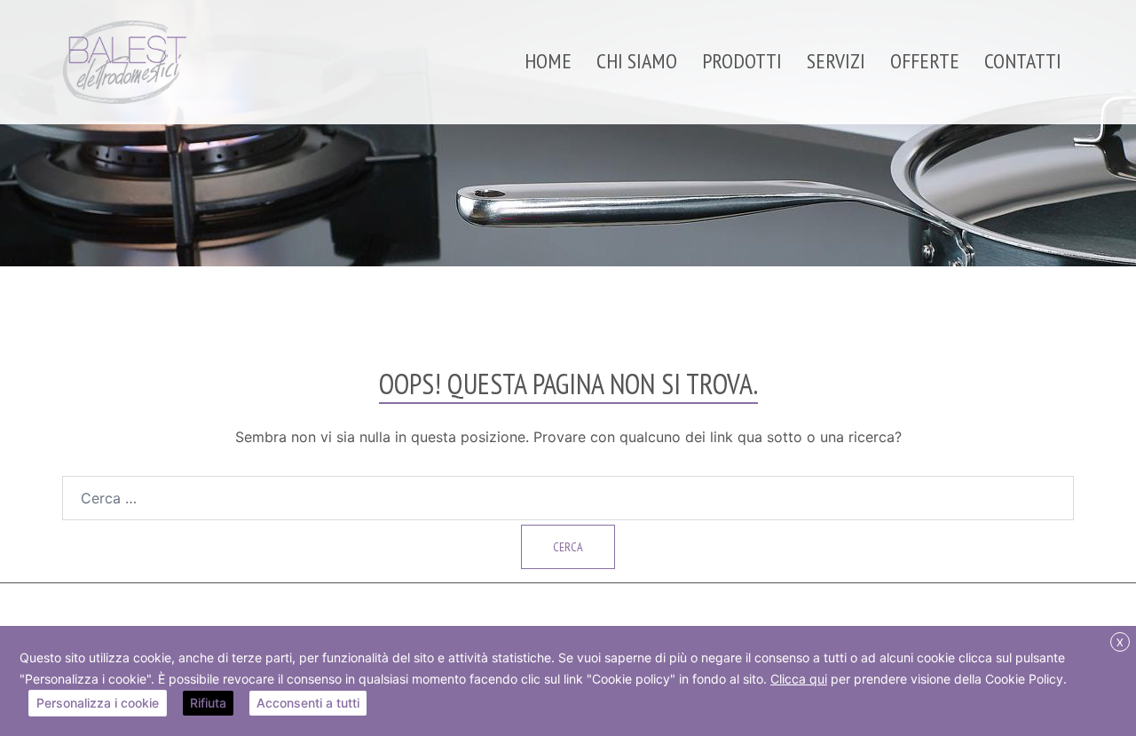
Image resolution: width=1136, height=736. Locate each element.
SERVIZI (836, 61)
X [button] (1120, 642)
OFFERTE (924, 61)
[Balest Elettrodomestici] (125, 60)
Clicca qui (798, 678)
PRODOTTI (742, 61)
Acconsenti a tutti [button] (307, 702)
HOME (548, 61)
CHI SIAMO (636, 61)
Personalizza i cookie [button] (97, 702)
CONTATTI (1022, 61)
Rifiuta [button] (208, 702)
